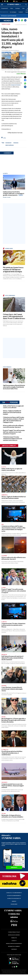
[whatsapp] (7, 1)
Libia (4, 138)
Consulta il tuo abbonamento (14, 892)
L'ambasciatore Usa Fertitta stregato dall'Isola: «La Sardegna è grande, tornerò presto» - (13, 193)
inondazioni (8, 142)
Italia (23, 8)
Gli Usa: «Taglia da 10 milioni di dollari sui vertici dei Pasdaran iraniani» (12, 412)
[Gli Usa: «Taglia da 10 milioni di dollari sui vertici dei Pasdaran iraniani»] (14, 484)
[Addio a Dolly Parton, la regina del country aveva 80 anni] (14, 456)
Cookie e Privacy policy (14, 932)
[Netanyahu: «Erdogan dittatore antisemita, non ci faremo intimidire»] (14, 802)
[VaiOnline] (14, 921)
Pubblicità (14, 937)
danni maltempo (9, 145)
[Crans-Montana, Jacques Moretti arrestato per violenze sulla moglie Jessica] (14, 675)
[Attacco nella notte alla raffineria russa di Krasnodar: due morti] (14, 545)
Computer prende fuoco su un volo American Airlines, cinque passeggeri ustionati (12, 785)
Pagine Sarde (14, 904)
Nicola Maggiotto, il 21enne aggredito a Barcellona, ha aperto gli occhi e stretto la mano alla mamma (13, 720)
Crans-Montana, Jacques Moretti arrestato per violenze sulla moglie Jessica (12, 689)
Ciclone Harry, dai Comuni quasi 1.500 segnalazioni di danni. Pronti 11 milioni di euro (14, 316)
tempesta (15, 142)
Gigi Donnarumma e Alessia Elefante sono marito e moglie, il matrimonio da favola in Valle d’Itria (14, 387)
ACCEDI (24, 1)
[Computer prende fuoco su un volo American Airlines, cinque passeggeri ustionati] (14, 771)
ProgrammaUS (4, 8)
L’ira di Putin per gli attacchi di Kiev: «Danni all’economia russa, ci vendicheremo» (11, 753)
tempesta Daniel (15, 85)
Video (11, 8)
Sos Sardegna (13, 12)
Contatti (14, 940)
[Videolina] (14, 876)
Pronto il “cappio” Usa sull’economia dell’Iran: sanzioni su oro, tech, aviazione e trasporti (14, 432)
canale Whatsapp (21, 73)
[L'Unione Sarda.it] (14, 4)
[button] (16, 20)
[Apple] (14, 958)
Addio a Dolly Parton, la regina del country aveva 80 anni (13, 406)
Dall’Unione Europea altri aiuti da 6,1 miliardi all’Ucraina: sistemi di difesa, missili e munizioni (12, 657)
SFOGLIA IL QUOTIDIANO (8, 15)
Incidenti (21, 12)
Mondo (7, 20)
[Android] (14, 963)
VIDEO (21, 195)
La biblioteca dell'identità (14, 898)
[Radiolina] (14, 883)
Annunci (14, 901)
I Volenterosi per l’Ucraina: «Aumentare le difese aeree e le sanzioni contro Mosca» (12, 438)
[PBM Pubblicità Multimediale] (14, 925)
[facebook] (5, 1)
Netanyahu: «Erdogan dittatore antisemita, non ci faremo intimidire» (12, 816)
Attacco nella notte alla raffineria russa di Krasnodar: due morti (13, 426)
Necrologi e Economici (14, 934)
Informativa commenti (14, 946)
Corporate (14, 949)
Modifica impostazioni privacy (14, 943)
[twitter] (2, 1)
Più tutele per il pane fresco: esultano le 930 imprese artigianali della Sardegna (13, 269)
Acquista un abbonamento (14, 895)
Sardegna (17, 8)
